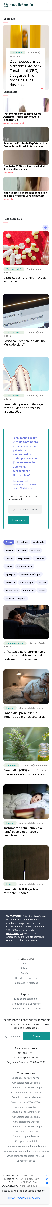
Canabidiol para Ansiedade (26, 1097)
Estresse (10, 582)
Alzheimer (8, 123)
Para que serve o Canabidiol (26, 1003)
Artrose (22, 550)
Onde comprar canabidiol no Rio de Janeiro (26, 1151)
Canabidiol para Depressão (26, 1092)
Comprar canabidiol (26, 1141)
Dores (9, 566)
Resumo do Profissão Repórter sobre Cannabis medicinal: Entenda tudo (25, 145)
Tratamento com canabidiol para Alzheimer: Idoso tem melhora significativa (22, 116)
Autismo (35, 550)
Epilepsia (10, 574)
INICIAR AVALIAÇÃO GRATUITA (24, 1197)
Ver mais (45, 228)
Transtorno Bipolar (16, 598)
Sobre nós (26, 968)
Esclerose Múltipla (30, 574)
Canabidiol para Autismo (26, 1107)
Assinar (37, 1036)
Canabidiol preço (26, 1160)
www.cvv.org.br (14, 933)
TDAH (42, 590)
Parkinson (28, 590)
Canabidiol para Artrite (26, 1131)
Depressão (8, 199)
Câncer (9, 558)
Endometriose (24, 566)
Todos (9, 542)
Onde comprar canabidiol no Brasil (26, 1155)
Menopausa (12, 590)
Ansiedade (8, 172)
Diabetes (39, 558)
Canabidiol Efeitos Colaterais (26, 1008)
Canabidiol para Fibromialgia (26, 1087)
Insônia (42, 582)
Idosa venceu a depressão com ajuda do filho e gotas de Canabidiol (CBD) (25, 194)
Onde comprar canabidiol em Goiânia (26, 1146)
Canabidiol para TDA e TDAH (26, 1102)
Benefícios (26, 973)
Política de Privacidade (26, 982)
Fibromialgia (26, 582)
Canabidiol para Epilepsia (26, 1082)
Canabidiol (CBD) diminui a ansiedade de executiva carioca (24, 167)
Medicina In (18, 5)
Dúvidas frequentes (26, 978)
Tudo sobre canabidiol (26, 998)
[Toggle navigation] (44, 5)
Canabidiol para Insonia (26, 1121)
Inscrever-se (18, 520)
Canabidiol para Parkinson (26, 1112)
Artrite (9, 550)
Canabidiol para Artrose (26, 1136)
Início (26, 963)
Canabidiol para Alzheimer (26, 1077)
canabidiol (19, 123)
